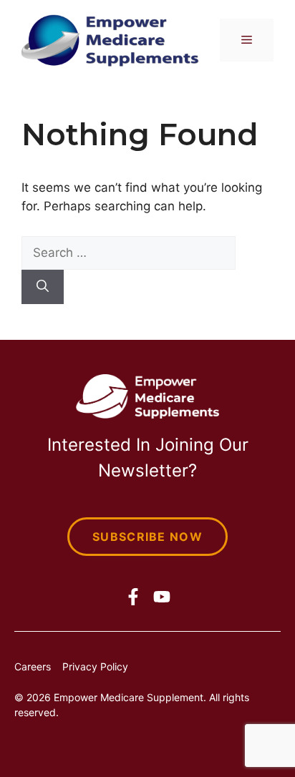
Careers (32, 666)
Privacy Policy (95, 666)
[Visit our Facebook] (133, 596)
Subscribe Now (147, 536)
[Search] (42, 287)
